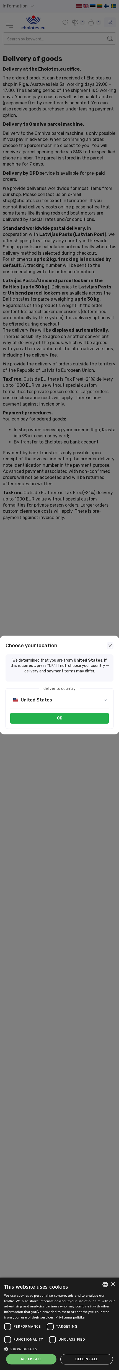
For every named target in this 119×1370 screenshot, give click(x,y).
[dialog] (59, 1324)
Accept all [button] (31, 1359)
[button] (59, 1349)
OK (59, 718)
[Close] (110, 645)
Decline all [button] (86, 1359)
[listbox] (105, 1284)
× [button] (113, 1284)
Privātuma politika (70, 1317)
